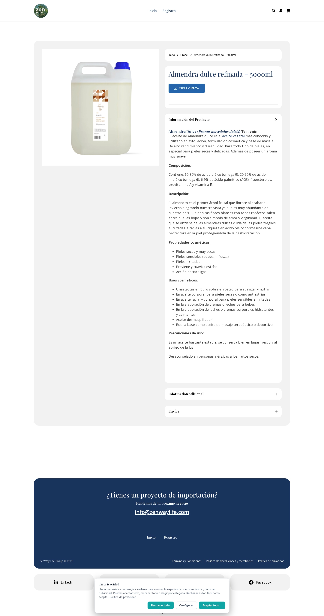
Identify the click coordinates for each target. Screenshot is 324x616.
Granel (184, 55)
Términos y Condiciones (187, 561)
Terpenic (248, 131)
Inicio (152, 10)
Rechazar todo (160, 605)
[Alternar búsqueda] (273, 11)
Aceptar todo (210, 605)
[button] (223, 119)
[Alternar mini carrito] (288, 11)
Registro (169, 10)
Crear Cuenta (189, 88)
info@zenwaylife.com (162, 511)
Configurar (186, 605)
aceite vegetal (233, 136)
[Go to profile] (281, 10)
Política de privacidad (271, 561)
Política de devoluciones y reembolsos (230, 561)
